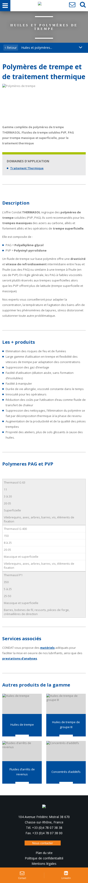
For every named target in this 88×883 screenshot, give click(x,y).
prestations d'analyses (19, 658)
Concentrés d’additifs (66, 772)
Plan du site (44, 853)
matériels (47, 648)
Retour (11, 47)
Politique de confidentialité (44, 858)
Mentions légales (44, 863)
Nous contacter (42, 843)
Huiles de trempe (22, 724)
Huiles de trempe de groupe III (66, 724)
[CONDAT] (39, 4)
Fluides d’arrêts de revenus (22, 771)
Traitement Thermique (27, 168)
